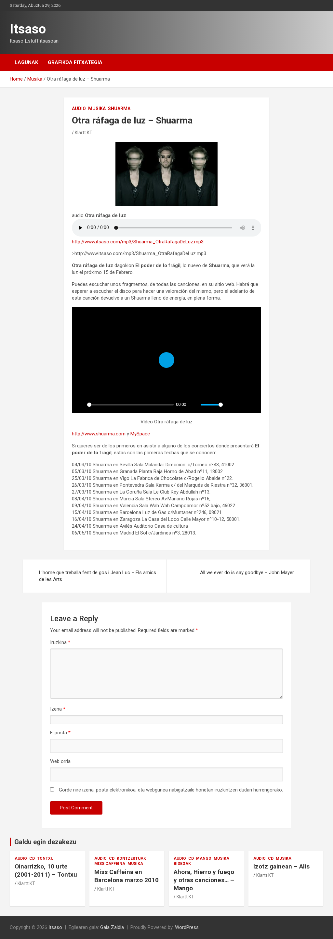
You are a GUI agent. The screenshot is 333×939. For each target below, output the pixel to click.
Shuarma (119, 108)
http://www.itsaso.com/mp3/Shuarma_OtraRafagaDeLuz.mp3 (138, 242)
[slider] (130, 405)
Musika (97, 108)
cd (32, 858)
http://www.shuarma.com (99, 434)
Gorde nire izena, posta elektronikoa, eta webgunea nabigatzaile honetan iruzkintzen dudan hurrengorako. (171, 790)
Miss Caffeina (109, 863)
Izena (57, 709)
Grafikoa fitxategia (75, 62)
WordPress (187, 927)
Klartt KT (83, 132)
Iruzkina (60, 642)
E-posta (60, 733)
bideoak (182, 863)
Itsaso (28, 29)
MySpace (140, 434)
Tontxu (45, 858)
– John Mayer (247, 572)
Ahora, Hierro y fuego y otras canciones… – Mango (204, 880)
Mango (203, 858)
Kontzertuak (131, 858)
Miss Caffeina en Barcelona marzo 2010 (126, 876)
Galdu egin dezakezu (45, 842)
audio (79, 108)
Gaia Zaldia (112, 927)
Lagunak (26, 62)
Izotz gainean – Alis (281, 866)
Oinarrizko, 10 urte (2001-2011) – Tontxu (46, 870)
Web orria (60, 761)
